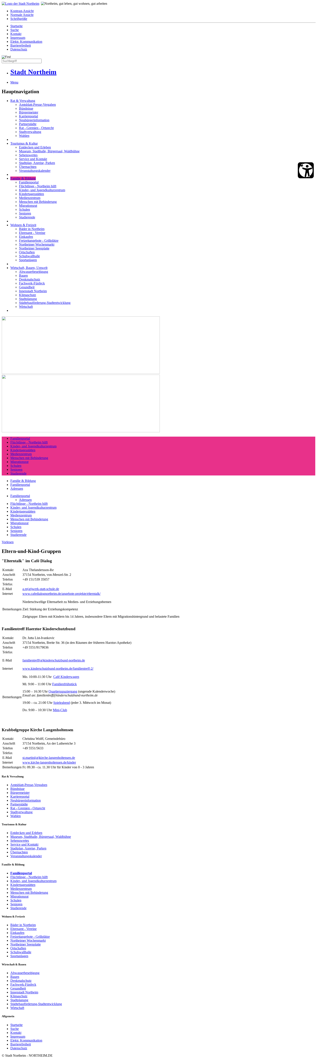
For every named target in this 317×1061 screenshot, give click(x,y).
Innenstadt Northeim (33, 291)
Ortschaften (27, 252)
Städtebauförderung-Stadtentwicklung (45, 303)
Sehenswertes (28, 155)
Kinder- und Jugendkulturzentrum (42, 190)
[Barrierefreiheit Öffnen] (305, 170)
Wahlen (24, 135)
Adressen (16, 488)
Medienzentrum (29, 198)
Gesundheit (27, 287)
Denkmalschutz (29, 279)
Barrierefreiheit (20, 45)
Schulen (24, 209)
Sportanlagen (28, 260)
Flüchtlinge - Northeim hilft (37, 186)
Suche (14, 30)
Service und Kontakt (33, 159)
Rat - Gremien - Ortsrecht (36, 128)
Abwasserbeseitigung (33, 271)
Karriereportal (28, 116)
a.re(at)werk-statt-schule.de (40, 589)
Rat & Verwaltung (22, 101)
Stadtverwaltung (30, 132)
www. (26, 762)
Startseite (16, 26)
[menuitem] (162, 11)
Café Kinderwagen (66, 677)
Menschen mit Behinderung (38, 202)
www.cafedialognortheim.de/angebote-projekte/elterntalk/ (61, 593)
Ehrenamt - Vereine (32, 233)
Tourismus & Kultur (24, 143)
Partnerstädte (27, 124)
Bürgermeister (28, 112)
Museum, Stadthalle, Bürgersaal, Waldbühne (49, 151)
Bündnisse (26, 108)
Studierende (27, 217)
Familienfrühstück (64, 684)
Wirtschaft (26, 306)
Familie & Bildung (23, 178)
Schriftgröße (18, 19)
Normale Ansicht (21, 15)
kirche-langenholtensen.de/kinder (53, 762)
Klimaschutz (27, 295)
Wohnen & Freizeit (23, 225)
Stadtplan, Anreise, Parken (37, 163)
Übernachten (27, 167)
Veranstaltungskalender (34, 170)
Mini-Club (60, 710)
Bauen (23, 275)
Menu (14, 82)
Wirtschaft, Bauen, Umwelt (28, 268)
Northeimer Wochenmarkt (36, 244)
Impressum (17, 37)
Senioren (25, 213)
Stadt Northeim (33, 72)
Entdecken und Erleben (35, 147)
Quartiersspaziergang (63, 691)
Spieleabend (61, 702)
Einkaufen (26, 236)
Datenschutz (18, 49)
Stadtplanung (28, 299)
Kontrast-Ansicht (22, 11)
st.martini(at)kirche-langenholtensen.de (48, 757)
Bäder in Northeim (31, 229)
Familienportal (29, 182)
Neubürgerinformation (34, 120)
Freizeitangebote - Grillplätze (38, 240)
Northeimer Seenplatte (34, 248)
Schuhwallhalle (29, 256)
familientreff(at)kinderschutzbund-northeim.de (53, 660)
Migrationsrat (28, 205)
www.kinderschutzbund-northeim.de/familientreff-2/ (57, 668)
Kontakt (15, 34)
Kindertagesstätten (31, 194)
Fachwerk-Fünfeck (32, 283)
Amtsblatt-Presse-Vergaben (37, 104)
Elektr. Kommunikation (26, 41)
